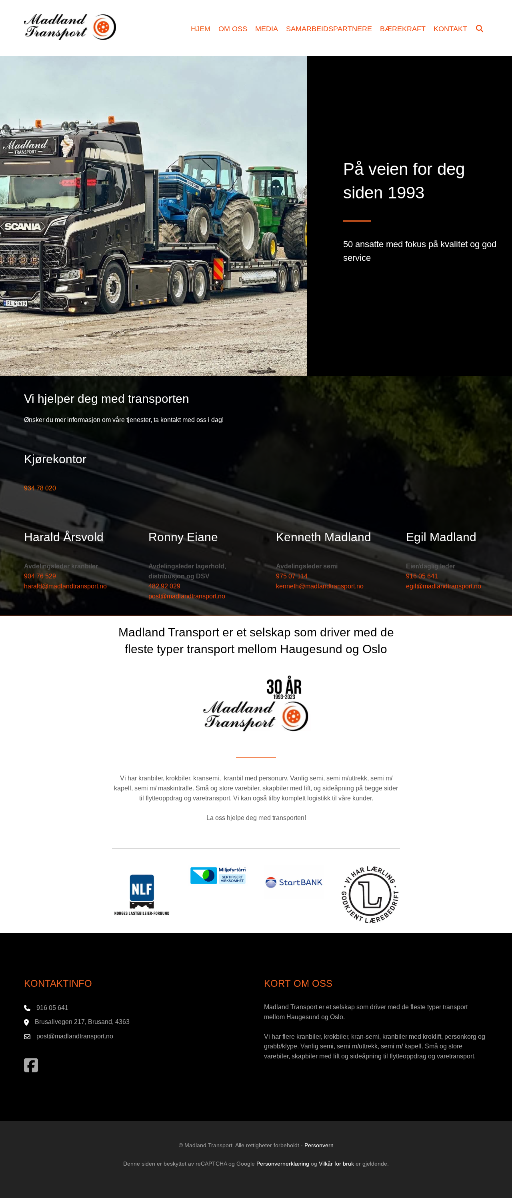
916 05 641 (422, 576)
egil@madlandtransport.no (443, 586)
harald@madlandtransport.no (65, 586)
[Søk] (479, 29)
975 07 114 (292, 576)
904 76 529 (40, 576)
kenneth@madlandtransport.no (320, 586)
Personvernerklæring (282, 1163)
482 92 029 (164, 586)
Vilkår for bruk (336, 1163)
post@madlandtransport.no (186, 596)
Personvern (319, 1145)
